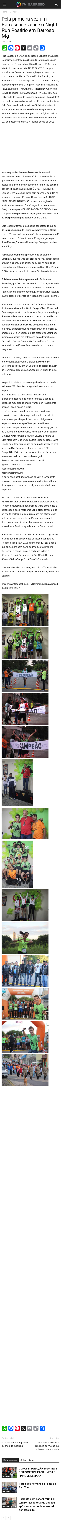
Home (4, 11)
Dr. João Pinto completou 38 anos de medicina (15, 1444)
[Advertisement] (30, 147)
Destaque (14, 11)
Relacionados (10, 1460)
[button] (56, 4)
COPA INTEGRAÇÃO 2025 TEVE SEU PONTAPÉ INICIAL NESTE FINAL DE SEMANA (38, 1472)
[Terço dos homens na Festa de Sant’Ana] (9, 1487)
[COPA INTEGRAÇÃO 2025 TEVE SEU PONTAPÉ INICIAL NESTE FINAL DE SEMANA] (9, 1472)
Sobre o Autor (27, 1460)
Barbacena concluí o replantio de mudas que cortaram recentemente (47, 1446)
